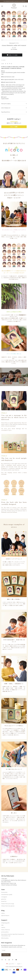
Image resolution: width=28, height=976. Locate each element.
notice (3, 913)
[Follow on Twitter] (5, 959)
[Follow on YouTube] (16, 959)
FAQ (2, 925)
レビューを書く (14, 127)
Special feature (5, 915)
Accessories (4, 892)
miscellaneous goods (6, 894)
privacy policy (4, 932)
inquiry (3, 927)
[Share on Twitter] (7, 63)
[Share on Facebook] (5, 63)
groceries (3, 899)
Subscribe (6, 954)
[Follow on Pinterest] (12, 959)
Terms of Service (5, 929)
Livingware (4, 896)
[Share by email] (11, 63)
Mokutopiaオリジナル (14, 43)
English (18, 963)
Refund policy (5, 938)
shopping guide (5, 922)
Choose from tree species (7, 906)
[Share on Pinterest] (9, 63)
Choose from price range (7, 903)
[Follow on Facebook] (2, 959)
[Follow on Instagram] (9, 959)
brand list (3, 901)
